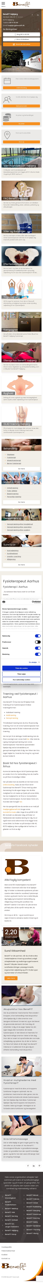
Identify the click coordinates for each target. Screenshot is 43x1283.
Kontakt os (6, 1258)
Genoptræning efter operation (19, 527)
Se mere (21, 469)
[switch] (38, 642)
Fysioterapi (11, 457)
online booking (8, 785)
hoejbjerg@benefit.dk (16, 25)
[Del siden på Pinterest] (39, 1166)
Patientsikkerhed (8, 1251)
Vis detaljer (33, 662)
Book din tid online (23, 44)
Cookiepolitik (7, 1247)
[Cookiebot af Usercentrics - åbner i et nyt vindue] (32, 602)
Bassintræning (12, 494)
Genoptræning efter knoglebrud (20, 524)
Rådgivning (11, 559)
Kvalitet (5, 1255)
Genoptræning (12, 718)
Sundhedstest (12, 553)
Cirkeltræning (12, 488)
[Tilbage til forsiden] (21, 4)
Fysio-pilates (12, 491)
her (28, 739)
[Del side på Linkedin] (34, 1166)
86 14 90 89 (13, 22)
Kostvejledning (12, 550)
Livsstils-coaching (14, 556)
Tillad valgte (21, 674)
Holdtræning (11, 715)
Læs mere (11, 978)
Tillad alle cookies (21, 668)
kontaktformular (9, 812)
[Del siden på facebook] (28, 1166)
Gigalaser (10, 454)
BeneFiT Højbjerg (10, 14)
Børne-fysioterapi (14, 463)
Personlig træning (14, 497)
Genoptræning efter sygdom (18, 530)
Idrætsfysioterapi (14, 460)
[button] (4, 4)
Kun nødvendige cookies (21, 680)
